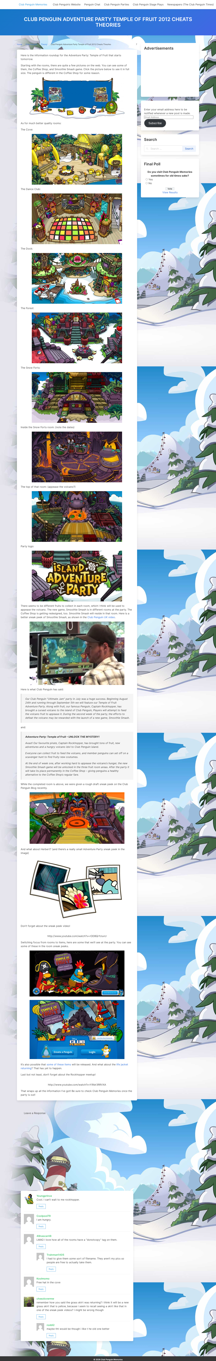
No (150, 183)
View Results (170, 192)
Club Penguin (31, 44)
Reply (41, 1206)
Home (19, 44)
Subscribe (155, 123)
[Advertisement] (170, 74)
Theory (44, 44)
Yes (150, 179)
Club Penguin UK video (101, 617)
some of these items (59, 1064)
